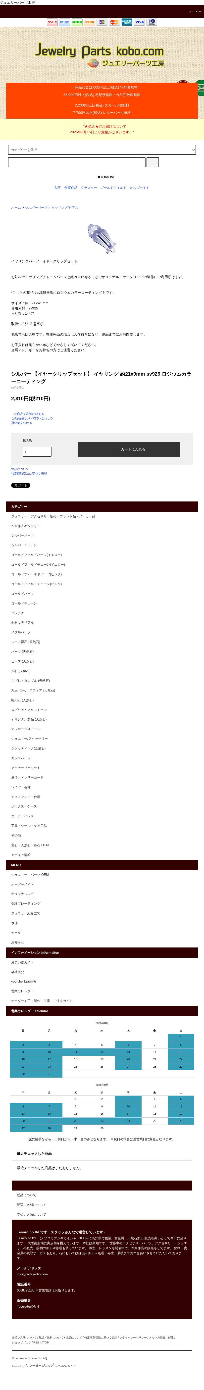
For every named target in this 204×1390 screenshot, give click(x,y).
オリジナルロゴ (22, 894)
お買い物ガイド (22, 962)
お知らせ (17, 942)
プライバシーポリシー (133, 1337)
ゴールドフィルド (113, 188)
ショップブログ (21, 1342)
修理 (14, 923)
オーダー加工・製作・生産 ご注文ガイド (42, 1001)
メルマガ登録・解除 (161, 1337)
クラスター (89, 188)
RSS (36, 1342)
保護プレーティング (25, 903)
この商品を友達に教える (27, 414)
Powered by (18, 1366)
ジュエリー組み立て (25, 913)
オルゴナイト (139, 188)
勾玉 (57, 188)
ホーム (16, 207)
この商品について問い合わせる (32, 418)
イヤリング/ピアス (64, 207)
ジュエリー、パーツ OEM (30, 875)
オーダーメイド (22, 884)
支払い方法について (24, 1337)
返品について (20, 469)
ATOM (45, 1342)
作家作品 (70, 188)
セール (16, 933)
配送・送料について (51, 1337)
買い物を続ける (21, 423)
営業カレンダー (22, 991)
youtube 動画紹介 (24, 981)
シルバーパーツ (36, 207)
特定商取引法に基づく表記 (29, 473)
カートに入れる (133, 449)
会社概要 (17, 972)
